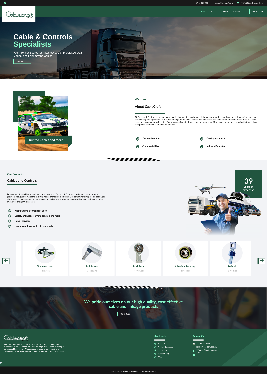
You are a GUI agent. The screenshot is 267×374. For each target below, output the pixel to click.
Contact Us (162, 350)
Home (202, 12)
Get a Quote (258, 11)
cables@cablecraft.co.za (224, 3)
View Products (22, 61)
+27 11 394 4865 (201, 3)
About (213, 12)
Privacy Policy (163, 354)
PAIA (160, 357)
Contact (236, 12)
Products (224, 12)
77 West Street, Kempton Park (252, 3)
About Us (161, 344)
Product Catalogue (165, 347)
